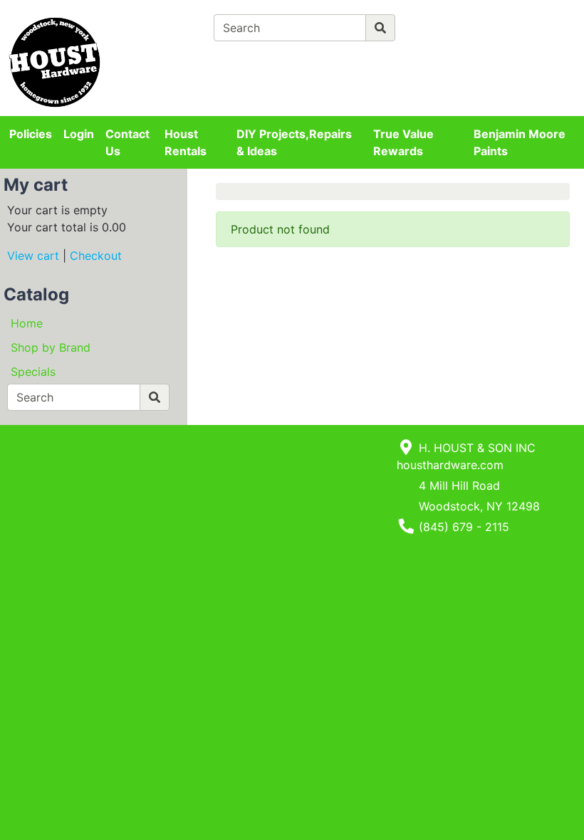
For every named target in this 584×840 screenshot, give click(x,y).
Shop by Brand (50, 347)
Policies (30, 134)
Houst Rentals (186, 142)
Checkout (96, 255)
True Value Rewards (403, 142)
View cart (33, 255)
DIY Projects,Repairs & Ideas (294, 142)
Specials (33, 371)
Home (27, 323)
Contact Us (127, 142)
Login (78, 134)
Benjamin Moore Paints (519, 142)
